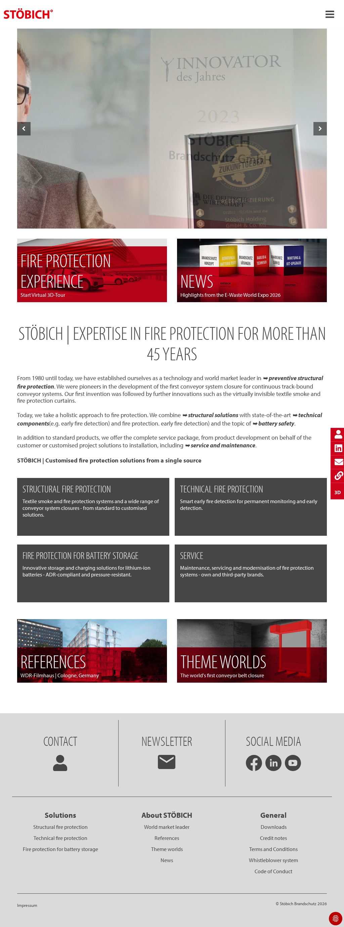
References (167, 838)
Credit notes (273, 838)
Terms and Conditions (273, 849)
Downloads (274, 826)
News (167, 860)
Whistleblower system (273, 860)
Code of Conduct (273, 871)
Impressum (27, 905)
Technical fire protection (60, 838)
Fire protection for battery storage (60, 849)
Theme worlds (167, 849)
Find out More (171, 217)
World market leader (166, 826)
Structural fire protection (60, 826)
